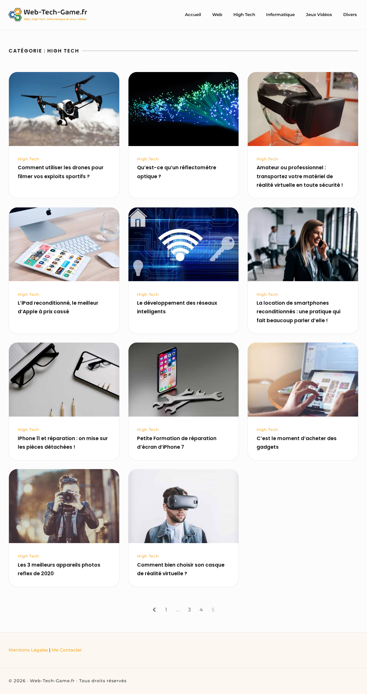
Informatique (280, 14)
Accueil (193, 14)
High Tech (244, 14)
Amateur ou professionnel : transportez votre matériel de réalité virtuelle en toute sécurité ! (300, 176)
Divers (350, 14)
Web (217, 14)
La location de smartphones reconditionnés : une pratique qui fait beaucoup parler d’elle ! (298, 312)
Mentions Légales (28, 650)
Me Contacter (67, 650)
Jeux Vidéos (319, 14)
